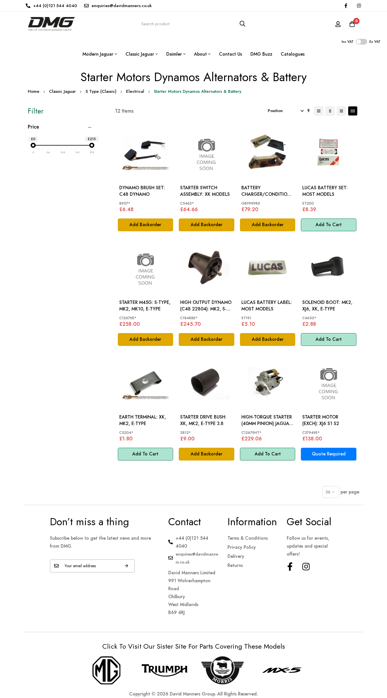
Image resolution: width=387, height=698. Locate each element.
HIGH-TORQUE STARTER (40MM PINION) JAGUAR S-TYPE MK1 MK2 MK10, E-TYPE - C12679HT (266, 420)
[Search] (242, 24)
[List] (319, 111)
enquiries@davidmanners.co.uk (122, 6)
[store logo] (52, 23)
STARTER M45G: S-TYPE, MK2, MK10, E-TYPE (145, 305)
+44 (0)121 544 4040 (55, 6)
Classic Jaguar (62, 91)
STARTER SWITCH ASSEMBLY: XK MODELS (205, 191)
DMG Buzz (261, 54)
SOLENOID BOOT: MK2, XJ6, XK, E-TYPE (327, 305)
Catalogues (293, 54)
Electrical (135, 91)
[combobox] (193, 24)
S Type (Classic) (101, 91)
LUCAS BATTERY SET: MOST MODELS (325, 191)
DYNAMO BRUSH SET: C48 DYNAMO (142, 191)
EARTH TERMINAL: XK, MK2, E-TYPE (142, 420)
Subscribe (126, 565)
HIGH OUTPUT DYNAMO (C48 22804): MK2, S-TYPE (205, 305)
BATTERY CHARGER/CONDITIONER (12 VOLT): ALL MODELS (267, 191)
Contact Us (230, 54)
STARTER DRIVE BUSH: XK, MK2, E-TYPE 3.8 (203, 420)
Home (33, 91)
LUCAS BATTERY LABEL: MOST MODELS (266, 305)
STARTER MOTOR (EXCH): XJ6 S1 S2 (320, 420)
